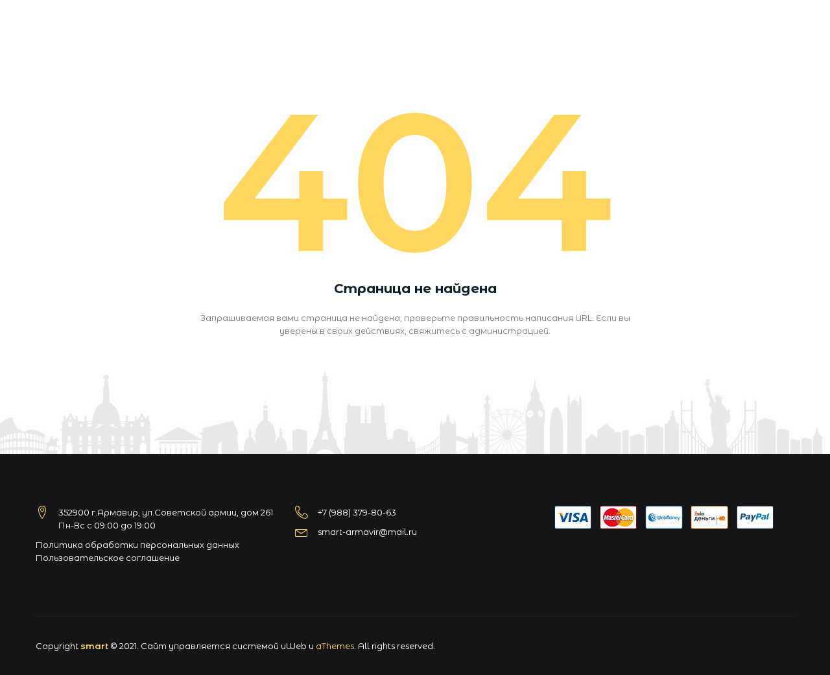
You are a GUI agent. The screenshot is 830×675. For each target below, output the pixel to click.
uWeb (294, 646)
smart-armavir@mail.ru (367, 532)
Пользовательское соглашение (108, 557)
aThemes (335, 646)
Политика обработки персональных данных (137, 544)
